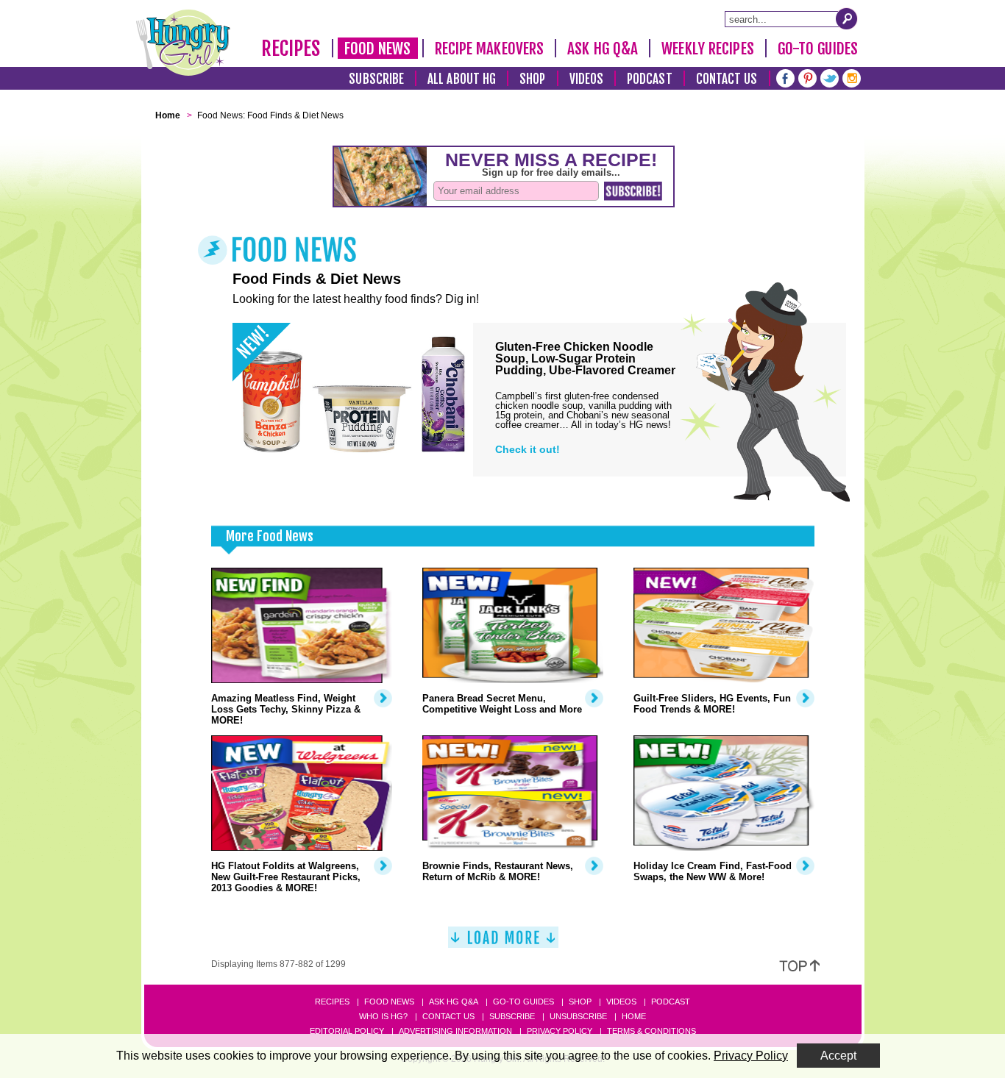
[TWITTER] (829, 76)
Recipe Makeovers (489, 48)
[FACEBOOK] (785, 76)
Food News (377, 48)
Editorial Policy (347, 1031)
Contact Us (727, 79)
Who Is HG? (383, 1016)
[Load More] (503, 943)
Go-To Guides (818, 48)
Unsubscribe (578, 1016)
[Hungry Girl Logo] (183, 43)
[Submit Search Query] (847, 18)
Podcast (649, 79)
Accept (838, 1055)
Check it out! (527, 449)
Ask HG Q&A (602, 48)
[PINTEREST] (807, 76)
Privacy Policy (559, 1031)
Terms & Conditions (651, 1031)
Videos (586, 79)
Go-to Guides (523, 1001)
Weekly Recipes (707, 48)
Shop (532, 79)
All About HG (461, 79)
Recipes (291, 48)
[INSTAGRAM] (851, 76)
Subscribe (376, 79)
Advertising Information (455, 1031)
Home (634, 1016)
